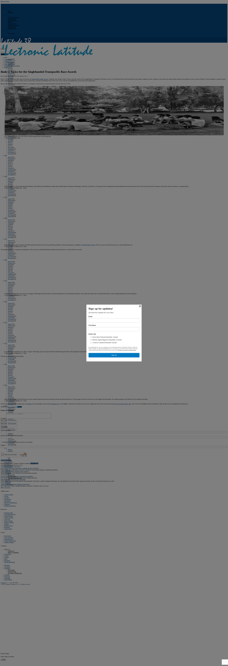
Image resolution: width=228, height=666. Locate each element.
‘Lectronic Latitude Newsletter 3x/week (104, 343)
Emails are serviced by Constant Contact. (127, 350)
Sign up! (114, 355)
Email (90, 316)
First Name (92, 325)
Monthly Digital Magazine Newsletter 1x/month (107, 340)
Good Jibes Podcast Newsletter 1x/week (105, 337)
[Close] (140, 306)
